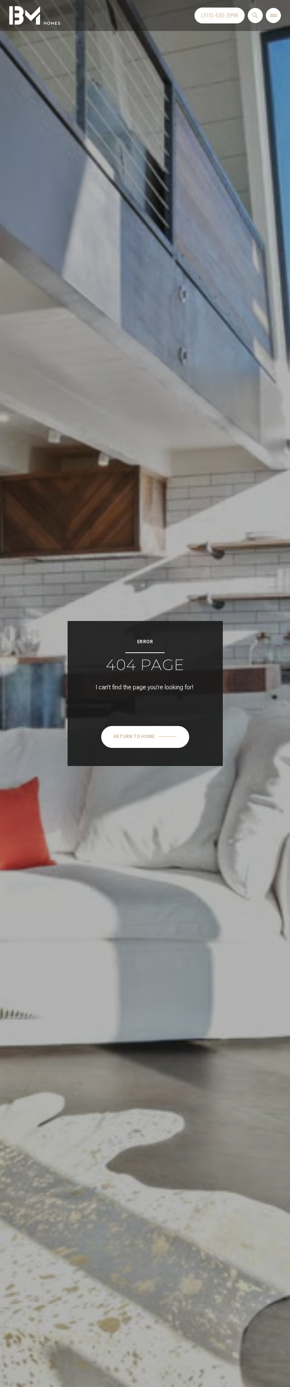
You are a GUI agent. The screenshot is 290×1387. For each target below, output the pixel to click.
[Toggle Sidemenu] (273, 15)
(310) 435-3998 (219, 15)
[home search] (255, 15)
